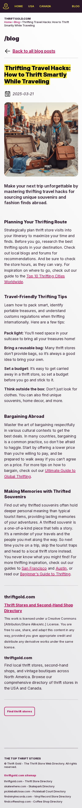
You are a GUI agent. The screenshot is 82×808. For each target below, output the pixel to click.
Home (19, 6)
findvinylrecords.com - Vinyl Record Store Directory (37, 796)
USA (31, 6)
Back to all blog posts (34, 51)
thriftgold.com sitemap (20, 775)
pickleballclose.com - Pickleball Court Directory (35, 791)
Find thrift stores (19, 711)
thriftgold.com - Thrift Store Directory (28, 781)
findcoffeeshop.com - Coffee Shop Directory (33, 801)
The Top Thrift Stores (22, 758)
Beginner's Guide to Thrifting (45, 574)
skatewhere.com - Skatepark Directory (29, 786)
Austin (61, 568)
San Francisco (34, 568)
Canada (45, 6)
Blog (75, 6)
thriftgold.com (17, 18)
